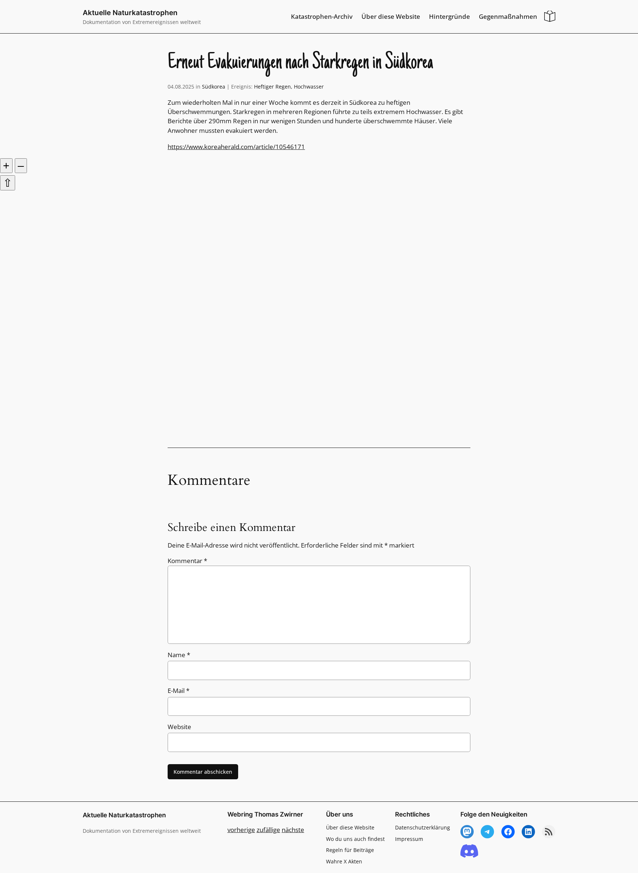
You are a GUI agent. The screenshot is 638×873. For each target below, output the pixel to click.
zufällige (268, 829)
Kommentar (187, 560)
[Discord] (469, 851)
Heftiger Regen (272, 86)
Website (179, 726)
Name (179, 655)
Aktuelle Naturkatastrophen (130, 12)
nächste (293, 829)
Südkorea (213, 86)
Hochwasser (309, 86)
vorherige (241, 829)
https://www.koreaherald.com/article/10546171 (236, 146)
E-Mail (178, 690)
